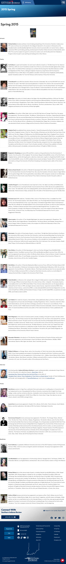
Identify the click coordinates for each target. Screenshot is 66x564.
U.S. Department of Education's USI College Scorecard (9, 558)
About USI (38, 540)
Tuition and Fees (39, 528)
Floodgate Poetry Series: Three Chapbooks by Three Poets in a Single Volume (28, 376)
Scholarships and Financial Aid (43, 525)
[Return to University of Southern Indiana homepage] (32, 559)
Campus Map (57, 525)
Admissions (38, 537)
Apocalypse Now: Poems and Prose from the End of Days (23, 374)
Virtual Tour (56, 528)
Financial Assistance (40, 531)
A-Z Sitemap (57, 531)
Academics (38, 534)
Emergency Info (57, 540)
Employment (57, 537)
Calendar (56, 534)
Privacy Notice (57, 559)
